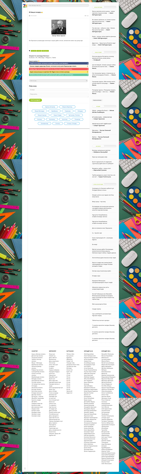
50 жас (68, 380)
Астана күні (52, 398)
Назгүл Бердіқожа (106, 384)
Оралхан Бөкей (105, 396)
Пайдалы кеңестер (37, 403)
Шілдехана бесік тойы (73, 364)
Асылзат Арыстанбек (90, 372)
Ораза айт (69, 391)
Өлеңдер (80, 111)
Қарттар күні (52, 407)
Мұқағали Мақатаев (107, 379)
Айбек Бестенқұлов (89, 373)
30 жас (68, 377)
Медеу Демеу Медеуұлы (108, 377)
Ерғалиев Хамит (88, 449)
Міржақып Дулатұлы (107, 380)
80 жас (68, 389)
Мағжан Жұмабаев (106, 356)
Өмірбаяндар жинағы (38, 377)
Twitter (54, 57)
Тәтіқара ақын (105, 417)
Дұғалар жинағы (36, 394)
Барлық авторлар (50, 107)
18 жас (68, 373)
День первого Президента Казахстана (53, 424)
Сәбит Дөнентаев (106, 409)
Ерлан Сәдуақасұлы (89, 451)
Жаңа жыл (52, 354)
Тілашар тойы (71, 363)
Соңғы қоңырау (53, 393)
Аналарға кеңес (36, 416)
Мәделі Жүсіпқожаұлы (107, 364)
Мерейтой (69, 359)
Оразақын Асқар (106, 398)
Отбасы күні (52, 403)
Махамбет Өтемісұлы (107, 354)
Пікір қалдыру (35, 100)
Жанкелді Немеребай (90, 410)
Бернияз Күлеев (88, 393)
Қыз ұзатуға (70, 356)
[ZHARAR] (25, 5)
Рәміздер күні (53, 396)
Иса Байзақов (88, 421)
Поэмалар (77, 119)
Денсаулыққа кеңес (37, 407)
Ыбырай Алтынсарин (107, 460)
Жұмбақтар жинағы (37, 364)
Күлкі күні (52, 373)
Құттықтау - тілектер (37, 396)
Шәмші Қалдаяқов (106, 449)
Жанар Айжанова (89, 405)
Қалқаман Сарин (89, 432)
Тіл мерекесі (52, 405)
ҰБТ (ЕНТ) (34, 402)
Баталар (39, 119)
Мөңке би (104, 373)
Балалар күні (52, 394)
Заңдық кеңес (36, 409)
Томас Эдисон (61, 36)
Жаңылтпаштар (42, 115)
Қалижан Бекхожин (89, 437)
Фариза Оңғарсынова (107, 458)
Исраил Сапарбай (89, 424)
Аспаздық (34, 386)
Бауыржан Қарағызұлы (90, 389)
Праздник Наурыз (54, 372)
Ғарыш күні (52, 375)
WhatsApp (41, 57)
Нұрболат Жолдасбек (107, 389)
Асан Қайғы (87, 366)
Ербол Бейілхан (88, 444)
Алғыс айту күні (53, 364)
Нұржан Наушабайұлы (108, 387)
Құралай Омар (88, 440)
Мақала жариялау (67, 107)
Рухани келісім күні (54, 412)
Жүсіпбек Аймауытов (90, 419)
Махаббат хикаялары (38, 398)
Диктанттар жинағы (37, 356)
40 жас (68, 379)
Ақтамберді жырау (89, 363)
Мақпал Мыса (105, 361)
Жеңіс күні (52, 389)
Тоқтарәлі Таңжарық (107, 421)
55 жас (68, 382)
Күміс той (69, 372)
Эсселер (57, 123)
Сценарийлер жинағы (38, 372)
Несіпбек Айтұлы (106, 386)
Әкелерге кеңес (36, 414)
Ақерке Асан (87, 361)
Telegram (48, 57)
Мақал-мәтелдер (39, 111)
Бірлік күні (52, 379)
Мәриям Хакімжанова (107, 375)
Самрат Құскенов (99, 119)
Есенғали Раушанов (90, 442)
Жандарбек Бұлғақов (90, 407)
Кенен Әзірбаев (88, 426)
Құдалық (69, 357)
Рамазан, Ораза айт (55, 433)
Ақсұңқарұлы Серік (89, 364)
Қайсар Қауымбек (89, 435)
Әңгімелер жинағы (37, 387)
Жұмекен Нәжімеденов (90, 417)
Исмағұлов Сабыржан (90, 423)
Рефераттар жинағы (37, 370)
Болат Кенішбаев (89, 398)
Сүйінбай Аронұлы (106, 405)
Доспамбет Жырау (89, 402)
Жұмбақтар (54, 111)
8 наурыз (51, 366)
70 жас (68, 387)
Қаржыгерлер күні (54, 419)
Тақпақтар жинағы (37, 357)
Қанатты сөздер (36, 400)
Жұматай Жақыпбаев (90, 414)
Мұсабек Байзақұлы (107, 368)
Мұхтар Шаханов (106, 382)
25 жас (68, 375)
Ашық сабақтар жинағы (38, 354)
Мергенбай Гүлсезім (100, 170)
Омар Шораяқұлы (106, 391)
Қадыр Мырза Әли (89, 433)
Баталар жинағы (36, 389)
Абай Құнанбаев (89, 354)
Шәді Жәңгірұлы (106, 444)
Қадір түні (69, 393)
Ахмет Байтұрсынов (89, 356)
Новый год (52, 356)
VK (36, 57)
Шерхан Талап (105, 451)
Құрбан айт (52, 435)
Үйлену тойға (70, 354)
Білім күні (52, 402)
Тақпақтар (67, 111)
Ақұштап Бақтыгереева (91, 357)
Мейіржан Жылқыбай (101, 152)
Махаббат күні (53, 377)
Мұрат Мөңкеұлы (106, 366)
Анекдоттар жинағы (39, 384)
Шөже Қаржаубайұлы (107, 456)
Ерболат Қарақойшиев (90, 446)
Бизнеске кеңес (36, 405)
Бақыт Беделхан (88, 382)
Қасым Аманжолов (89, 439)
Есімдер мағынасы (37, 393)
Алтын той (69, 370)
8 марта (51, 368)
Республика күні (53, 414)
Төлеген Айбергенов (107, 423)
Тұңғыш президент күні (56, 421)
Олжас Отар (104, 394)
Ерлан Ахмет (87, 447)
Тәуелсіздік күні (53, 428)
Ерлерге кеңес (36, 410)
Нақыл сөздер (36, 12)
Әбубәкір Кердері (89, 377)
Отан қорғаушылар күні (56, 387)
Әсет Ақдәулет (88, 380)
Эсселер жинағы (36, 382)
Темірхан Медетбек (107, 419)
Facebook (31, 57)
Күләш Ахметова (89, 428)
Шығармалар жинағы (38, 380)
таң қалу (34, 50)
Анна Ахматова (88, 375)
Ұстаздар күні (53, 409)
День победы (53, 391)
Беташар (69, 368)
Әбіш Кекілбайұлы (89, 379)
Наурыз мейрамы (54, 370)
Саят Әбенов (105, 407)
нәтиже (39, 50)
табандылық (45, 50)
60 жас (68, 384)
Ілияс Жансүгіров (106, 463)
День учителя (53, 410)
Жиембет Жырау (89, 412)
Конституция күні (54, 400)
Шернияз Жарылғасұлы (108, 453)
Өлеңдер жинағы (36, 379)
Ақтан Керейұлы (88, 359)
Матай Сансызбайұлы (107, 363)
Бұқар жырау (88, 400)
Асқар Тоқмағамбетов (90, 370)
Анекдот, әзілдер (72, 123)
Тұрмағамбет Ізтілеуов (108, 424)
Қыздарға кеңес (36, 412)
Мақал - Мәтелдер (37, 363)
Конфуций (97, 60)
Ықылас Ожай (105, 462)
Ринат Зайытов (105, 400)
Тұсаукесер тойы (71, 366)
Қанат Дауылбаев (89, 430)
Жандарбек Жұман (89, 409)
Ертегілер (64, 119)
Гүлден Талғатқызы (104, 177)
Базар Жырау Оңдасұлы (91, 391)
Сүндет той (70, 361)
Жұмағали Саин (88, 416)
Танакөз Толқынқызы (107, 416)
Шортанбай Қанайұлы (107, 455)
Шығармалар (44, 123)
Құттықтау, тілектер (74, 115)
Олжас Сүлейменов (107, 393)
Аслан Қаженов (88, 368)
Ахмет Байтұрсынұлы (100, 38)
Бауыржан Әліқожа (89, 387)
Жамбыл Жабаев (89, 403)
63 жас (68, 386)
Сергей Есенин (105, 410)
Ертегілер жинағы (37, 391)
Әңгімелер (52, 119)
